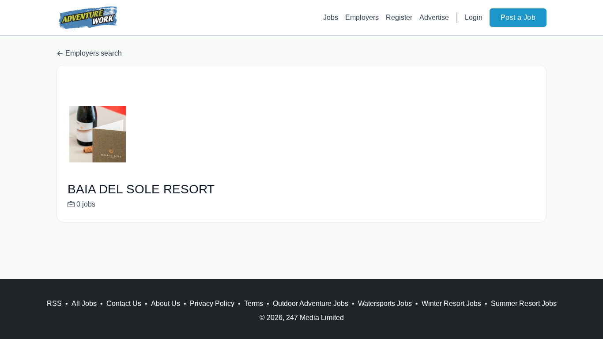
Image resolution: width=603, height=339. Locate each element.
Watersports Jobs (385, 303)
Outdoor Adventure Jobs (310, 303)
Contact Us (123, 303)
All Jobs (84, 303)
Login (473, 17)
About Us (165, 303)
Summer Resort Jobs (524, 303)
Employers (362, 17)
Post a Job (518, 17)
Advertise (434, 17)
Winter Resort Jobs (451, 303)
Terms (253, 303)
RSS (54, 303)
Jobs (330, 17)
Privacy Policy (212, 303)
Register (399, 17)
